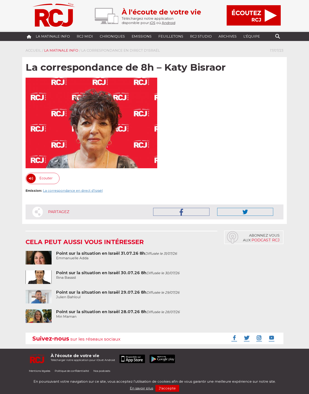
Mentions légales (39, 370)
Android (168, 23)
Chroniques (112, 36)
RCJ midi (85, 36)
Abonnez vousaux (261, 237)
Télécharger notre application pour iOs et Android (83, 357)
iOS (152, 23)
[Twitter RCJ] (246, 337)
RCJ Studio (201, 36)
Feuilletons (170, 36)
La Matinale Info (53, 36)
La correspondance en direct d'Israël (73, 191)
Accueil (33, 50)
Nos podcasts (101, 370)
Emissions (142, 36)
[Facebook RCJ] (233, 337)
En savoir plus (141, 388)
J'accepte (167, 388)
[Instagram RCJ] (258, 337)
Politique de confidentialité (72, 370)
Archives (228, 36)
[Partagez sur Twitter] (245, 212)
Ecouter (45, 178)
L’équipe (251, 36)
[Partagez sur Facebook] (181, 212)
